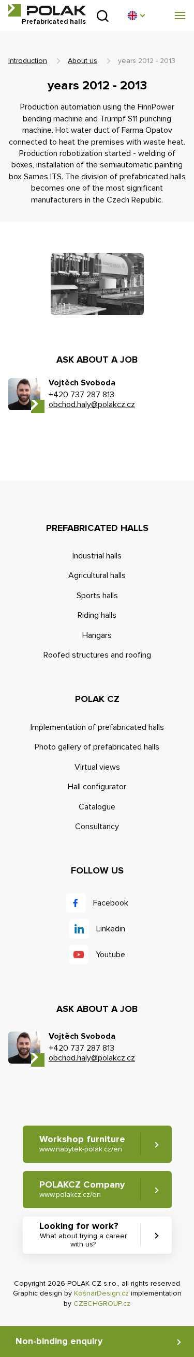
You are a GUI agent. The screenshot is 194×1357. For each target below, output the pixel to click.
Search (103, 15)
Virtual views (97, 767)
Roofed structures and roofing (97, 655)
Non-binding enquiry (59, 1341)
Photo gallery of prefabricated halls (97, 747)
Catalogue (97, 807)
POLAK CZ (47, 10)
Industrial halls (97, 556)
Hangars (97, 635)
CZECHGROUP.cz (101, 1303)
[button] (136, 15)
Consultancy (97, 826)
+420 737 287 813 (81, 394)
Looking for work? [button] (83, 1234)
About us (82, 60)
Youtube (110, 954)
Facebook (110, 903)
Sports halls (97, 595)
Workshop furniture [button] (82, 1143)
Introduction (27, 60)
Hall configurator (97, 787)
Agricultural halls (97, 575)
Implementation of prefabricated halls (97, 727)
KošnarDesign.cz (101, 1293)
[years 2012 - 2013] (97, 284)
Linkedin (110, 929)
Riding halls (97, 615)
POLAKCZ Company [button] (82, 1189)
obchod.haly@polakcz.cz (92, 404)
